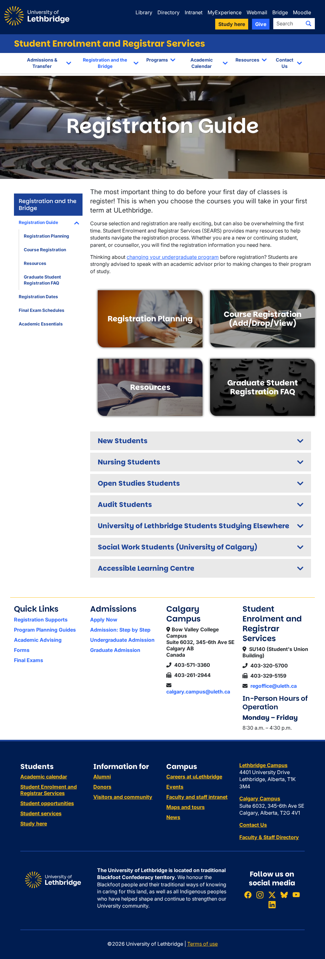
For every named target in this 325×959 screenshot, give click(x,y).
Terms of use (202, 944)
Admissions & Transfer (42, 63)
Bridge (280, 12)
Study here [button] (231, 24)
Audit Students (125, 504)
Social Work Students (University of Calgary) (177, 547)
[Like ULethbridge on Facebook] (248, 895)
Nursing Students (129, 462)
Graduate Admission (115, 650)
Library (144, 12)
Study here (33, 823)
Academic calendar (43, 776)
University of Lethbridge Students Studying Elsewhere (193, 526)
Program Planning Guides (45, 630)
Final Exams (28, 660)
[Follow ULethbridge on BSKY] (284, 895)
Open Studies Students (139, 483)
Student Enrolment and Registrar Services (109, 43)
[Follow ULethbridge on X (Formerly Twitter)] (272, 895)
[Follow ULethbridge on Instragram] (260, 895)
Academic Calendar (201, 63)
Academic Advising (38, 640)
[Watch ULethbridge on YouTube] (296, 895)
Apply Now (103, 619)
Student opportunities (47, 803)
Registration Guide (38, 222)
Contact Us (284, 63)
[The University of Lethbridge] (53, 879)
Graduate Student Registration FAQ (42, 280)
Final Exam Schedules (41, 310)
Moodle (302, 12)
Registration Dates (38, 296)
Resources (247, 59)
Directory (168, 12)
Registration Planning (46, 236)
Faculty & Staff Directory (269, 837)
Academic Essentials (41, 323)
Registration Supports (41, 619)
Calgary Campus (259, 798)
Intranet (193, 12)
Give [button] (260, 24)
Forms (22, 650)
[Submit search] (308, 23)
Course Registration (45, 249)
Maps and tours (185, 807)
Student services (41, 813)
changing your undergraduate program (173, 257)
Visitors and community (122, 797)
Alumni (102, 776)
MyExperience (225, 12)
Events (174, 787)
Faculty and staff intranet (197, 797)
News (173, 817)
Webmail (257, 12)
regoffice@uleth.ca (273, 686)
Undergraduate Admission (122, 640)
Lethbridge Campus (263, 765)
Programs (157, 59)
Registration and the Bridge (105, 63)
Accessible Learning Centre (146, 568)
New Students (123, 441)
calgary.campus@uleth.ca (198, 691)
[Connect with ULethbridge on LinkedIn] (272, 905)
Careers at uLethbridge (194, 776)
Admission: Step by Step (120, 630)
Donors (102, 787)
